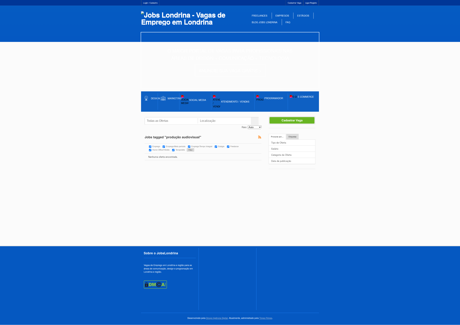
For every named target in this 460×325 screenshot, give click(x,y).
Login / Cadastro (150, 2)
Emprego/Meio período (175, 146)
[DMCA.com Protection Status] (155, 287)
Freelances (259, 15)
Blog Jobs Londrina (264, 22)
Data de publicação (281, 161)
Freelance (234, 146)
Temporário (180, 150)
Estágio (221, 146)
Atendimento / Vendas (235, 101)
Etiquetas (292, 136)
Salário (274, 148)
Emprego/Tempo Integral (201, 146)
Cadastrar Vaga (294, 2)
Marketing (174, 98)
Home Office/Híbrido (161, 150)
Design (154, 98)
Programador (273, 98)
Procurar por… (277, 136)
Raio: (244, 127)
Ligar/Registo (311, 2)
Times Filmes (265, 318)
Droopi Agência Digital (217, 318)
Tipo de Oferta (278, 142)
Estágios (303, 15)
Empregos (282, 15)
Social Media (197, 100)
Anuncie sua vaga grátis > (230, 70)
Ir (254, 120)
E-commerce (306, 96)
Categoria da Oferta (281, 154)
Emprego (156, 146)
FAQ (288, 22)
